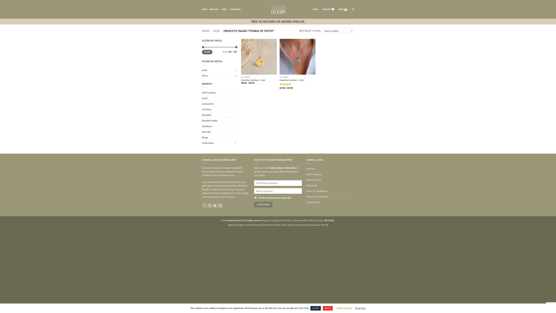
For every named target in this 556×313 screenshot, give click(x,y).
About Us (213, 9)
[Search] (353, 9)
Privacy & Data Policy (317, 196)
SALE (204, 98)
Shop (224, 9)
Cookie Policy (313, 202)
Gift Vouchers (209, 92)
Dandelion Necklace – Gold (253, 80)
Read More (360, 308)
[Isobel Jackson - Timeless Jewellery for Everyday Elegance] (278, 9)
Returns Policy (313, 179)
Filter (207, 52)
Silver (205, 75)
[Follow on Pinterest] (215, 205)
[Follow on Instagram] (209, 205)
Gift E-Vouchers (314, 174)
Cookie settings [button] (344, 308)
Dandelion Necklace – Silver (292, 80)
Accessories (208, 103)
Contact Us (235, 9)
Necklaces (207, 126)
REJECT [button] (328, 308)
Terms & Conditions (316, 191)
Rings (205, 137)
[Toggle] (235, 143)
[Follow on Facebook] (204, 205)
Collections (208, 142)
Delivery (310, 168)
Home (204, 9)
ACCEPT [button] (315, 308)
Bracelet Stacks (209, 120)
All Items (207, 109)
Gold (204, 70)
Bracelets (206, 115)
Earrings (206, 131)
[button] (315, 9)
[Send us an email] (220, 205)
